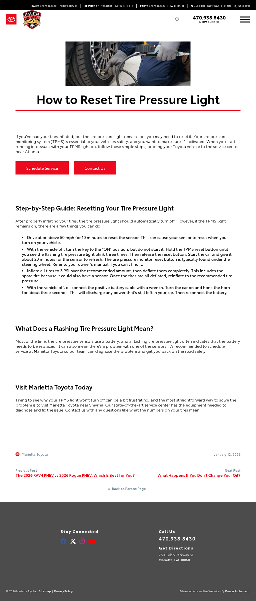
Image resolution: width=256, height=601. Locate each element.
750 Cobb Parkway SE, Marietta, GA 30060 (221, 6)
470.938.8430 (44, 6)
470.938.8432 (153, 6)
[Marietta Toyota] (32, 19)
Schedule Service (42, 168)
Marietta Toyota (35, 454)
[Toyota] (11, 19)
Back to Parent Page (129, 488)
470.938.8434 (98, 6)
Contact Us (95, 168)
